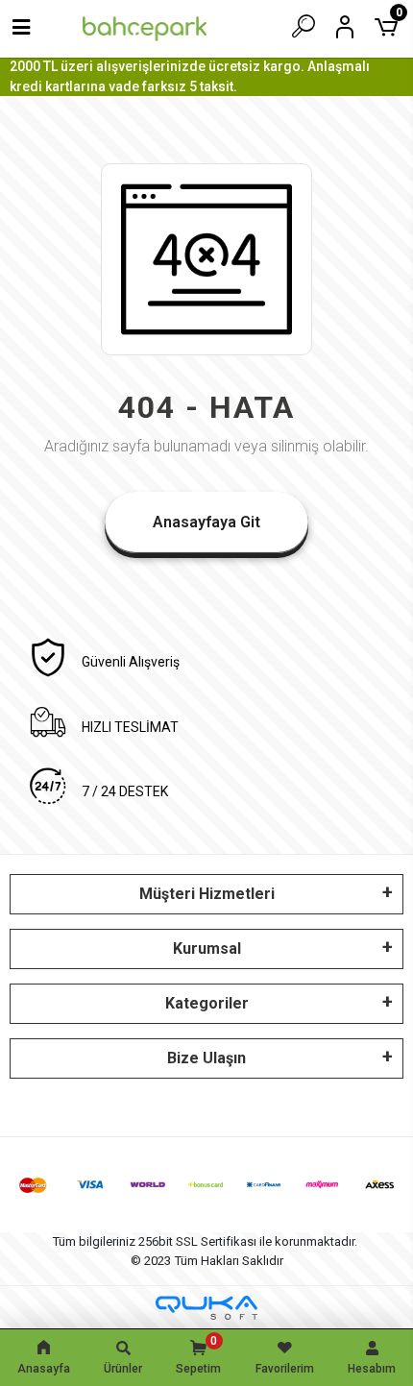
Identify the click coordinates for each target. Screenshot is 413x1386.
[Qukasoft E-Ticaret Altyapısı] (206, 1308)
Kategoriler (207, 1003)
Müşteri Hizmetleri (207, 894)
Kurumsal (207, 948)
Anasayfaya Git (206, 522)
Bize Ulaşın (206, 1058)
